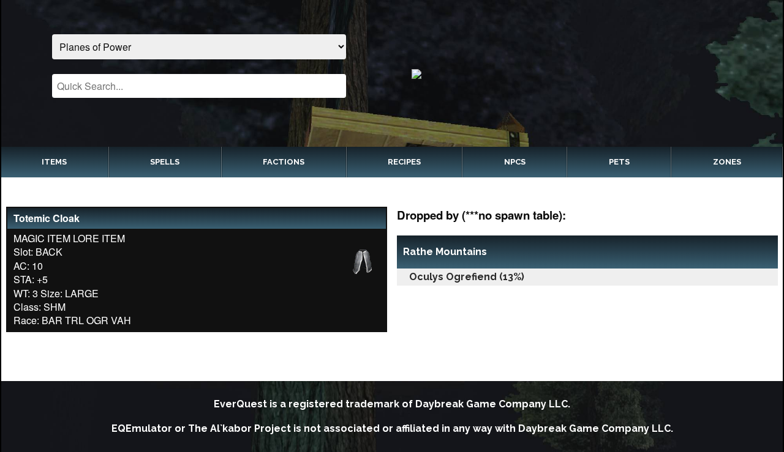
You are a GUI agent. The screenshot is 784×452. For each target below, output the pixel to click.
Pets (619, 161)
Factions (283, 161)
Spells (164, 161)
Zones (727, 161)
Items (54, 161)
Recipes (404, 161)
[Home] (585, 73)
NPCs (515, 161)
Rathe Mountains (445, 251)
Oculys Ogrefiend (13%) (466, 277)
